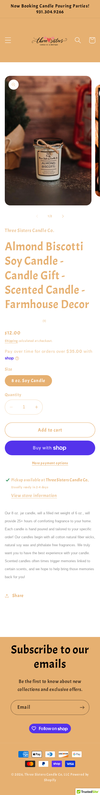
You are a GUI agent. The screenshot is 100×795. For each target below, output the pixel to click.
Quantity (13, 394)
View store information (34, 495)
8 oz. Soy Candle (28, 380)
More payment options (50, 463)
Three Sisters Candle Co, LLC (47, 774)
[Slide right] (63, 216)
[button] (8, 40)
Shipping (11, 341)
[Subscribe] (82, 707)
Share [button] (18, 595)
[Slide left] (37, 216)
